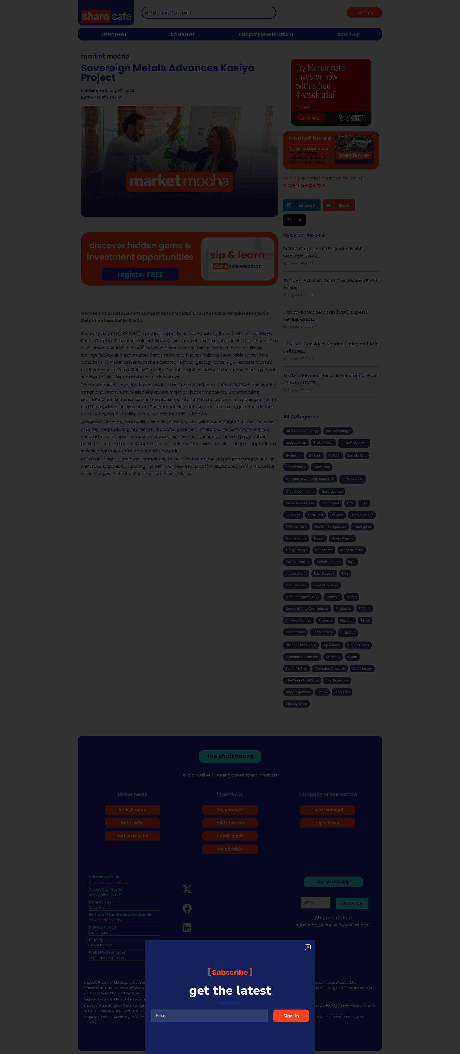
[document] (230, 527)
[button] (308, 947)
